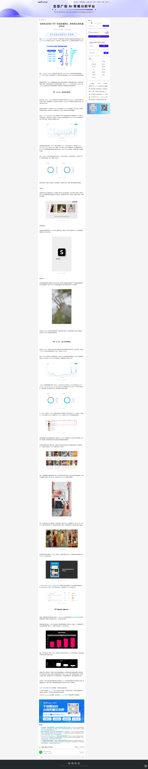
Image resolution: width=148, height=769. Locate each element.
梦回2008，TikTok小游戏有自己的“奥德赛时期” (99, 86)
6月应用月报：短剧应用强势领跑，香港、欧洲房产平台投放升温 (99, 99)
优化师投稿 (94, 64)
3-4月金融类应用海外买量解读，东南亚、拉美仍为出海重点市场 (54, 740)
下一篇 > (82, 757)
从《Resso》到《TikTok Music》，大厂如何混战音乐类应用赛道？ (54, 736)
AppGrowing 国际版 (45, 38)
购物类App (50, 747)
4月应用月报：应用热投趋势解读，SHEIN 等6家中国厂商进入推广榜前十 (56, 727)
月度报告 (93, 74)
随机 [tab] (106, 83)
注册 (103, 2)
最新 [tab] (93, 83)
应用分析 (42, 19)
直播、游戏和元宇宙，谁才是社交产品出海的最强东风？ (52, 731)
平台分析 (93, 66)
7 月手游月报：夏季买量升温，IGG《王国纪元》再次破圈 (99, 94)
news (94, 61)
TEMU (46, 747)
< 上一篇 (40, 757)
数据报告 (93, 72)
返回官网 (75, 2)
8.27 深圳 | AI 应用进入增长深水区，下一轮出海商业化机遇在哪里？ (99, 91)
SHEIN (43, 747)
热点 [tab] (99, 83)
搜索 (106, 52)
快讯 (94, 69)
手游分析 (103, 69)
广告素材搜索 (82, 2)
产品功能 (103, 61)
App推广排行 (89, 2)
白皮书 (103, 74)
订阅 (104, 45)
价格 (94, 2)
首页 (39, 19)
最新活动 (103, 72)
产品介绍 (99, 2)
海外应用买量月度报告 (76, 617)
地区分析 (103, 64)
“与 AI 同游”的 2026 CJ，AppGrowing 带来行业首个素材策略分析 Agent (99, 97)
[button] (81, 752)
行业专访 (93, 77)
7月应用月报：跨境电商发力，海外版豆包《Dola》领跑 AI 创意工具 (99, 88)
